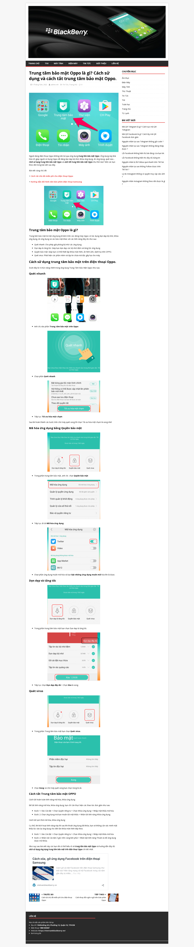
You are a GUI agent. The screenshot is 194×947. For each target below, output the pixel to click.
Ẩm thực (125, 78)
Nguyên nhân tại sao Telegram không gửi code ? (142, 141)
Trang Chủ (33, 63)
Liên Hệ (115, 63)
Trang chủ (73, 84)
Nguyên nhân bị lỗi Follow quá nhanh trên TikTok (143, 162)
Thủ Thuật (126, 91)
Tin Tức (87, 63)
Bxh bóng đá (36, 933)
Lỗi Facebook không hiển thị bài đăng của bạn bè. (143, 153)
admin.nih (55, 84)
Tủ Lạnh (125, 113)
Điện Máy (72, 63)
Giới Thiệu (101, 63)
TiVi (46, 63)
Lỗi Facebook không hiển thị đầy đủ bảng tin (141, 157)
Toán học (126, 104)
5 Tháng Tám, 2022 (39, 84)
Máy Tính (58, 63)
